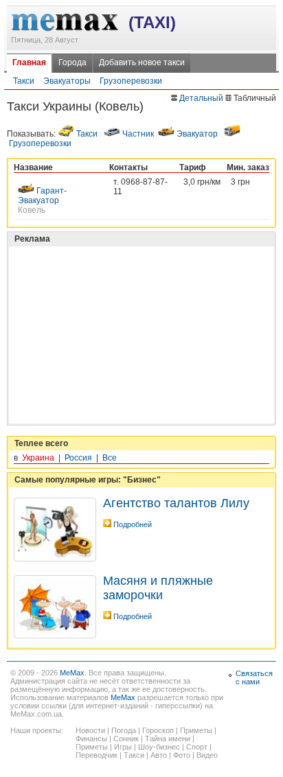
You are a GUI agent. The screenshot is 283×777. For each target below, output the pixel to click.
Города (72, 62)
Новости (90, 730)
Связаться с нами (254, 677)
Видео (207, 755)
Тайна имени (167, 738)
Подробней (132, 524)
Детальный (201, 98)
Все (109, 458)
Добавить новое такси (142, 62)
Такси (23, 81)
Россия (78, 458)
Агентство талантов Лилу (176, 503)
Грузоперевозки (131, 81)
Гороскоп (158, 730)
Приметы (196, 730)
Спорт (196, 747)
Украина (38, 458)
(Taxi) (152, 22)
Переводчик (96, 755)
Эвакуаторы (67, 81)
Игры (123, 747)
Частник (138, 134)
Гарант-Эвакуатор (42, 195)
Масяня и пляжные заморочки (158, 588)
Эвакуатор (197, 134)
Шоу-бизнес (159, 747)
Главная (29, 62)
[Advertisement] (117, 300)
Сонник (126, 738)
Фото (181, 755)
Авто (158, 755)
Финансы (91, 738)
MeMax (72, 673)
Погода (123, 730)
